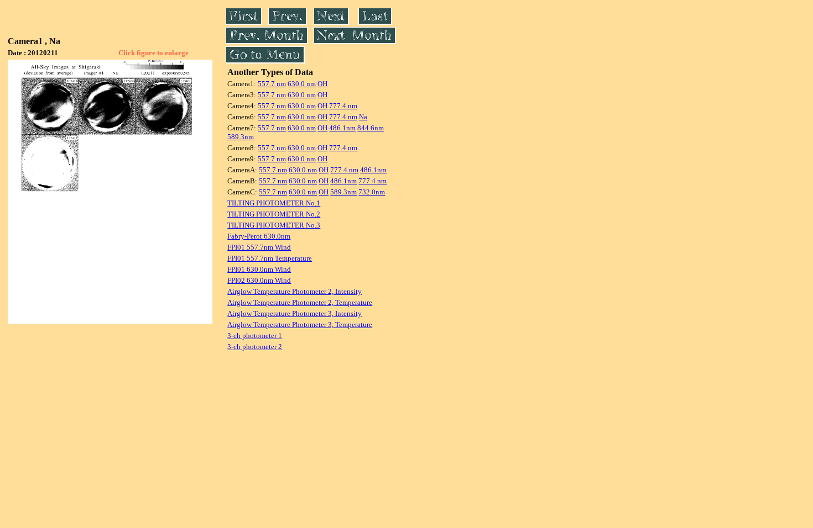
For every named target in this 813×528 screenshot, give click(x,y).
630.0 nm (302, 84)
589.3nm (240, 137)
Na (363, 117)
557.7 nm (272, 84)
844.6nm (370, 128)
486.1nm (342, 128)
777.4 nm (343, 106)
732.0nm (371, 192)
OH (322, 84)
